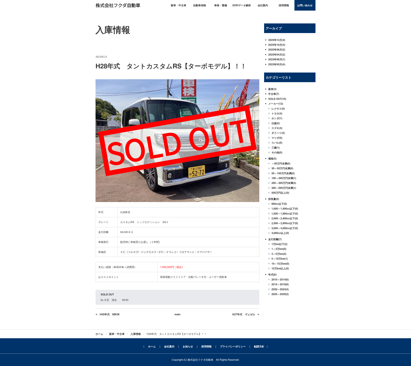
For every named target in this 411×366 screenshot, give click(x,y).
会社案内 (263, 5)
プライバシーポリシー (233, 346)
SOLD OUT (107, 294)
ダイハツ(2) (278, 133)
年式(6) (272, 274)
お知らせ (188, 346)
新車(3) (272, 89)
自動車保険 (199, 5)
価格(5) (272, 158)
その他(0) (276, 152)
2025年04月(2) (276, 54)
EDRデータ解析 (241, 5)
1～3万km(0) (278, 249)
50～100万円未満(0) (283, 173)
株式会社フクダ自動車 (118, 5)
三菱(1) (275, 147)
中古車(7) (273, 94)
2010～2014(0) (280, 279)
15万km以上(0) (280, 268)
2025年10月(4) (276, 45)
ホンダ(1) (276, 118)
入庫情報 (136, 334)
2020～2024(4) (280, 289)
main (177, 314)
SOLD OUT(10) (277, 99)
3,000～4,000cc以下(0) (284, 228)
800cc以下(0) (279, 204)
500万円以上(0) (280, 192)
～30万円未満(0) (280, 163)
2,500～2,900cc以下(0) (284, 223)
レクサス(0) (278, 108)
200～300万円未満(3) (283, 183)
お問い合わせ (305, 5)
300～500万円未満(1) (283, 188)
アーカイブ (274, 28)
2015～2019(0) (280, 284)
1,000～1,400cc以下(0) (284, 208)
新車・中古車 (178, 5)
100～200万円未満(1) (283, 178)
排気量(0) (273, 199)
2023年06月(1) (276, 59)
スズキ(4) (276, 128)
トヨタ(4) (276, 113)
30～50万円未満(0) (282, 168)
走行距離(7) (275, 239)
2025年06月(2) (276, 49)
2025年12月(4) (276, 40)
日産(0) (275, 123)
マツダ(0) (276, 138)
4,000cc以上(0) (280, 233)
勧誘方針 (259, 346)
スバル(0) (276, 142)
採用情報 (284, 5)
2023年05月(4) (276, 64)
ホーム (99, 334)
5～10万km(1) (279, 258)
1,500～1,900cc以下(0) (284, 213)
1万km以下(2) (279, 244)
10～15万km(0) (280, 263)
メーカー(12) (275, 103)
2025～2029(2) (280, 294)
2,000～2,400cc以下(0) (284, 218)
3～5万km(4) (278, 254)
